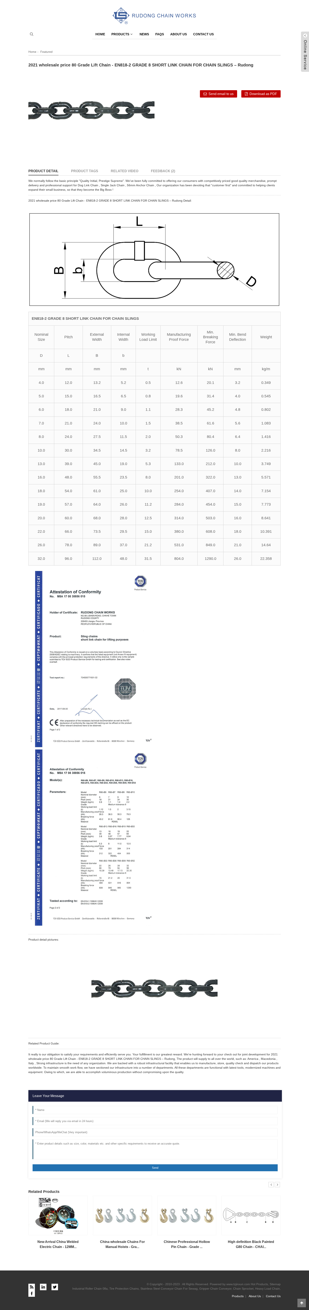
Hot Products (259, 1284)
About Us (178, 34)
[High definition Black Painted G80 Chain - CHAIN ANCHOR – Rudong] (251, 1215)
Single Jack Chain (112, 185)
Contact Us (203, 34)
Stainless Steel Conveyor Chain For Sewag (169, 1288)
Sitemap (275, 1284)
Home (100, 34)
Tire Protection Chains (124, 1288)
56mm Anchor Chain (140, 185)
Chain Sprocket (243, 1288)
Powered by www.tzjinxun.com (230, 1284)
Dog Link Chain (88, 185)
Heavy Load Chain (267, 1288)
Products (120, 34)
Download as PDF (263, 94)
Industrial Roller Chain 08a (90, 1288)
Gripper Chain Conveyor (215, 1288)
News (144, 34)
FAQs (159, 34)
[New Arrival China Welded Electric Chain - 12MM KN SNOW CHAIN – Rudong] (58, 1215)
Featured (46, 51)
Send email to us (221, 94)
